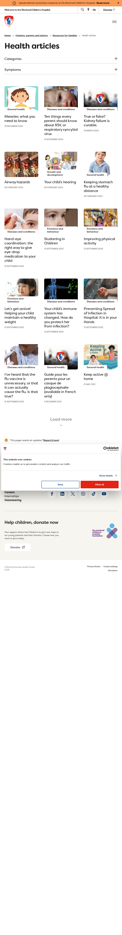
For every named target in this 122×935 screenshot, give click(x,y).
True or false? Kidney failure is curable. (97, 121)
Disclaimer (113, 570)
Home (7, 35)
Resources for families (65, 35)
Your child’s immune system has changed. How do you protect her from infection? (60, 317)
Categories (13, 59)
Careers (9, 492)
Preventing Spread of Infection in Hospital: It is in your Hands (100, 315)
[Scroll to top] (114, 914)
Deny (60, 484)
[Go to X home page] (72, 493)
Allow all (99, 484)
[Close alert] (118, 3)
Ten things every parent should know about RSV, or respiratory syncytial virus (61, 125)
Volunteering (12, 500)
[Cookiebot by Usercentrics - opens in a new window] (106, 449)
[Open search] (82, 10)
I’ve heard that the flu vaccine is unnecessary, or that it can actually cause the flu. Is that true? (21, 385)
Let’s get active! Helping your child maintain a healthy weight (20, 315)
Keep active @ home (96, 376)
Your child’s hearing (60, 182)
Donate (108, 10)
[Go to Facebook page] (51, 493)
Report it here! (51, 440)
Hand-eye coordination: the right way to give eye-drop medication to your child (20, 249)
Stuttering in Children (54, 241)
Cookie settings (110, 566)
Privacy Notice (93, 566)
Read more (103, 3)
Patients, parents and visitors (32, 35)
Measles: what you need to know (19, 118)
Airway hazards (17, 182)
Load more (61, 419)
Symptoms (12, 70)
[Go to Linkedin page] (62, 493)
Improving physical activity (99, 241)
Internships (11, 496)
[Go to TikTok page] (93, 493)
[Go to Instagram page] (83, 493)
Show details (106, 475)
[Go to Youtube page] (104, 493)
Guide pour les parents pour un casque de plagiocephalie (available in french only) (60, 385)
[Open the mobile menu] (114, 21)
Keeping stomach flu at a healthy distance (98, 186)
